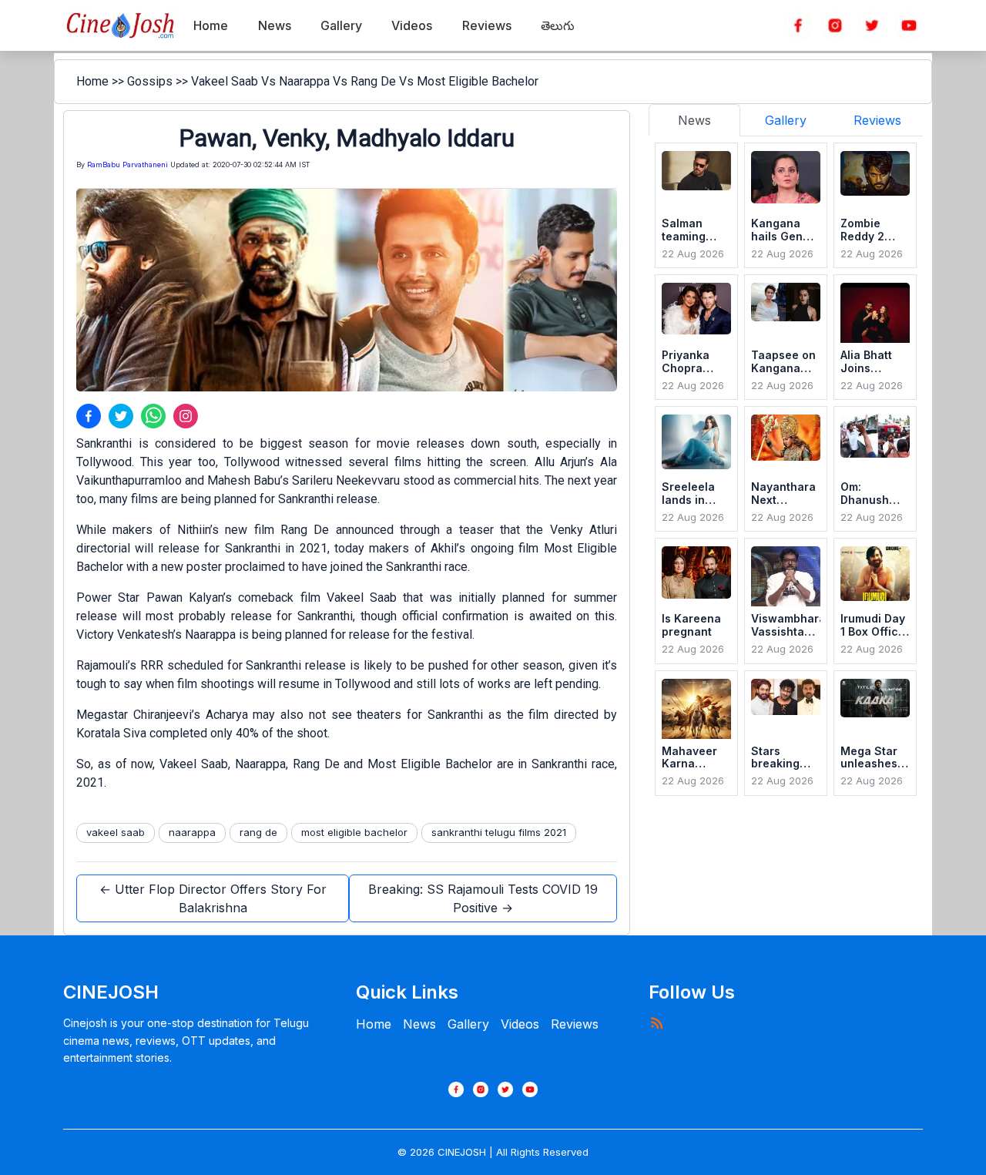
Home (92, 81)
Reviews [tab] (877, 120)
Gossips (150, 81)
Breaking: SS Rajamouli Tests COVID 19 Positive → (483, 898)
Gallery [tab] (786, 120)
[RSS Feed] (656, 1022)
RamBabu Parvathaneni (127, 164)
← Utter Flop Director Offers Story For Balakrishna (213, 898)
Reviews (575, 1024)
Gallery (468, 1024)
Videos (520, 1024)
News (419, 1024)
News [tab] (694, 120)
